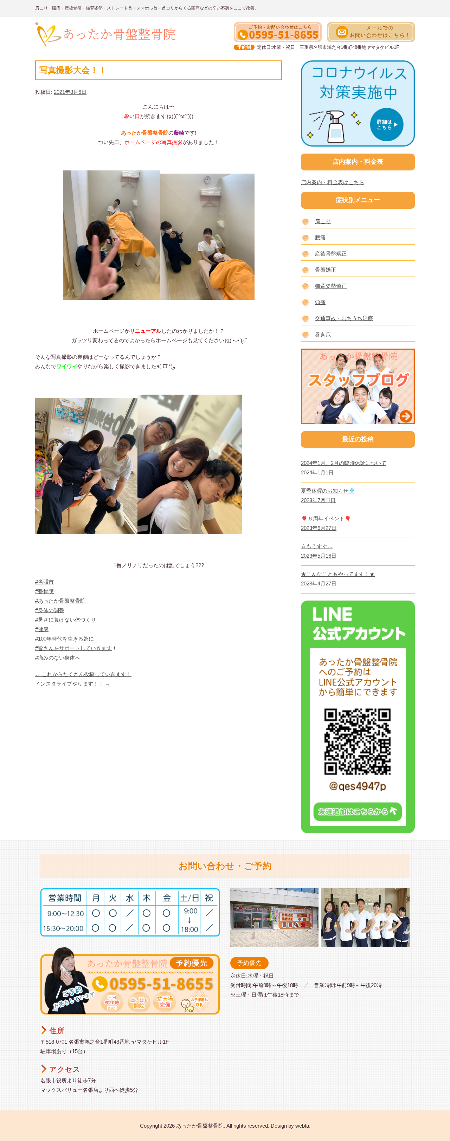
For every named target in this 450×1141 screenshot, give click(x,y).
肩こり (323, 221)
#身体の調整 (49, 610)
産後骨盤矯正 (331, 254)
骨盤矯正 (325, 270)
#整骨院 (44, 591)
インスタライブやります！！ (72, 684)
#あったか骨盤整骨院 (60, 601)
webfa (302, 1126)
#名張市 (44, 582)
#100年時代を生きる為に (64, 639)
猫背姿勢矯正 (331, 286)
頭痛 (320, 302)
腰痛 (320, 237)
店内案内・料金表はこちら (332, 182)
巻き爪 (323, 334)
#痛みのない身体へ (57, 658)
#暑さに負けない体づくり (65, 620)
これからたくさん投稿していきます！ (83, 674)
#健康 (42, 629)
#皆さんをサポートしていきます (73, 648)
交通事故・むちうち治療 (344, 318)
